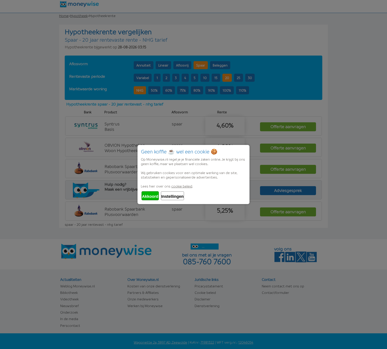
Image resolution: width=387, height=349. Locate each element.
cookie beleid (181, 186)
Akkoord (150, 196)
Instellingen (172, 196)
